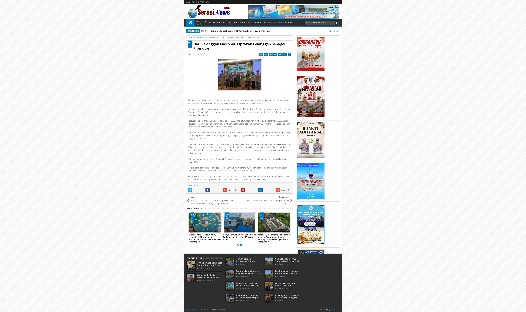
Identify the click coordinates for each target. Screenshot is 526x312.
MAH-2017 (335, 309)
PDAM (196, 185)
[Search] (337, 23)
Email (283, 54)
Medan (267, 23)
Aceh (225, 23)
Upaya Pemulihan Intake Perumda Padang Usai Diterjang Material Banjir (239, 237)
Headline (289, 23)
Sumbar (200, 23)
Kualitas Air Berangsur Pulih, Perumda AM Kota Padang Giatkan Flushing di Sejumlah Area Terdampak (204, 238)
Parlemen (238, 23)
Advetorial (253, 23)
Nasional (213, 23)
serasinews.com (193, 309)
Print (273, 54)
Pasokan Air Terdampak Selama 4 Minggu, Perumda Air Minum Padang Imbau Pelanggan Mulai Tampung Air (274, 238)
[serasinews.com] (190, 22)
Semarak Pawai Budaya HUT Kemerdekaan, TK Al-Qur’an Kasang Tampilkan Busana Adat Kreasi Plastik (260, 31)
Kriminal (278, 23)
